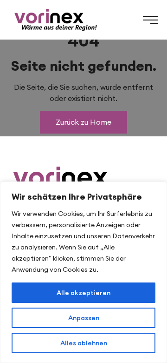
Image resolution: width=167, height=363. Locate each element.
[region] (83, 272)
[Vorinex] (55, 20)
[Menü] (150, 20)
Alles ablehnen (83, 343)
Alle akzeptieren (83, 293)
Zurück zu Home (83, 122)
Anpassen (83, 318)
